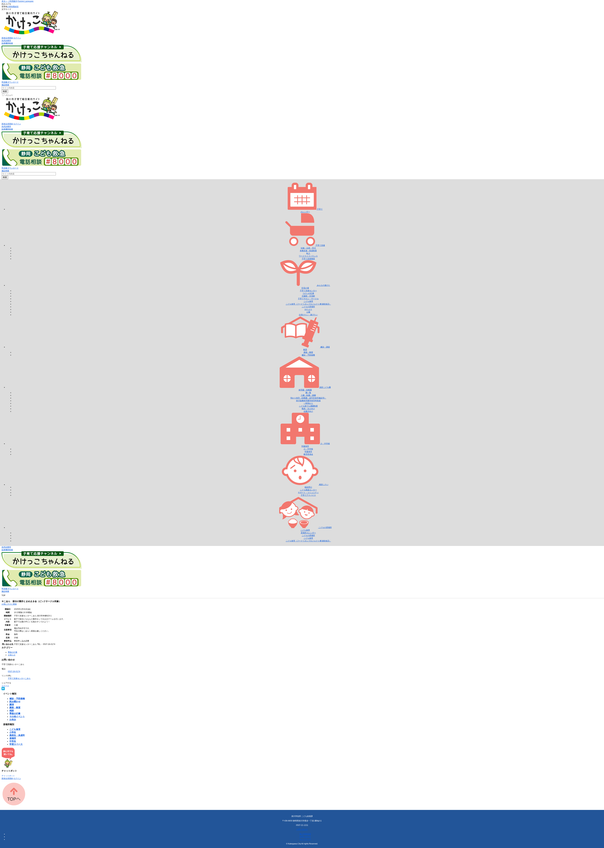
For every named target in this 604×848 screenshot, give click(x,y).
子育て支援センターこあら (19, 678)
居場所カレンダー (308, 533)
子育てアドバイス (308, 495)
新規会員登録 (7, 38)
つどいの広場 (308, 293)
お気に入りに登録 (9, 604)
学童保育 (308, 452)
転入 (308, 253)
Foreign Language (26, 1)
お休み (12, 719)
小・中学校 (308, 449)
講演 (11, 704)
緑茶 (17, 7)
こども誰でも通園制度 (308, 406)
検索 (5, 91)
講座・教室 (308, 352)
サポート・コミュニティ (308, 492)
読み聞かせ (14, 701)
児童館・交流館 (308, 296)
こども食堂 (308, 301)
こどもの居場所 (308, 307)
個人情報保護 (305, 834)
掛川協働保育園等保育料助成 (308, 401)
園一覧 (308, 393)
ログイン (17, 38)
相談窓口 (308, 487)
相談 (11, 710)
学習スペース (16, 744)
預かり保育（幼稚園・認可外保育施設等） (308, 398)
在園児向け (308, 411)
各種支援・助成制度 (308, 251)
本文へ (4, 1)
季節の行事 (12, 652)
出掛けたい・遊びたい (308, 315)
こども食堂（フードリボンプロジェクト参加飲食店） (308, 304)
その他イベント (17, 716)
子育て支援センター (308, 291)
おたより (308, 309)
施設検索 (5, 85)
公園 (308, 312)
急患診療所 (6, 40)
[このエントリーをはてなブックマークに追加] (3, 689)
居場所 (12, 738)
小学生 (12, 732)
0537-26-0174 (14, 671)
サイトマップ (305, 839)
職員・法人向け (308, 409)
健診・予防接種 (308, 355)
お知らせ (11, 655)
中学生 (12, 741)
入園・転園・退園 (308, 395)
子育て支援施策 (308, 259)
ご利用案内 (12, 1)
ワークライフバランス (308, 256)
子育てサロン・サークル (308, 299)
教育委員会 (308, 454)
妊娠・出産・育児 (308, 248)
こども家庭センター (308, 490)
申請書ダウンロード (10, 82)
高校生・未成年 (17, 735)
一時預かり (308, 403)
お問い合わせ (302, 829)
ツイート (5, 686)
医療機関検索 (7, 43)
